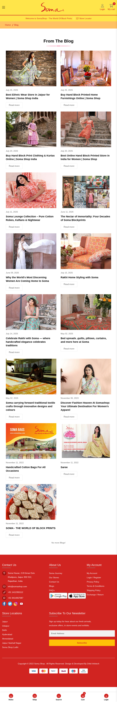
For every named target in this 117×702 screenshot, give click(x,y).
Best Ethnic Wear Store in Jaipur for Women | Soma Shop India (28, 96)
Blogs (51, 586)
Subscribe (82, 643)
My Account (92, 573)
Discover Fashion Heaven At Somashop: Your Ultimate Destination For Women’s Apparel (85, 406)
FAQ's (52, 590)
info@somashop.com (17, 586)
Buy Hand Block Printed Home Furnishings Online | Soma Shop (80, 96)
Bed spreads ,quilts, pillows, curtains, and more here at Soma (84, 340)
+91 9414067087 (15, 598)
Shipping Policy (93, 590)
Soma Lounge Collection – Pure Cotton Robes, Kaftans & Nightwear (30, 218)
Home (8, 25)
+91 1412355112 (15, 592)
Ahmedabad (7, 639)
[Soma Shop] (52, 7)
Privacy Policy (93, 582)
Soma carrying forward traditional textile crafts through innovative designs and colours (30, 406)
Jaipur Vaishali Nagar (11, 643)
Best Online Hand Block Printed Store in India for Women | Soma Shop (85, 157)
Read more (14, 105)
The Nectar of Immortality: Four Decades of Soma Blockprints (85, 218)
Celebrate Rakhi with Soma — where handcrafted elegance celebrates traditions (28, 342)
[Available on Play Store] (58, 596)
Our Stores (54, 577)
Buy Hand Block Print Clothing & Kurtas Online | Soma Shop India (30, 157)
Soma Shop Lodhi (10, 647)
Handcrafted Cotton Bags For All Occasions (26, 469)
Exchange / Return (95, 594)
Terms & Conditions (95, 586)
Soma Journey (55, 573)
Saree (64, 467)
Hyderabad (7, 634)
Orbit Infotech (93, 663)
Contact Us (54, 582)
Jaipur (5, 621)
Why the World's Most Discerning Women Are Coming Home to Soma (27, 279)
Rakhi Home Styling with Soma (79, 277)
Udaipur (5, 626)
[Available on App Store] (77, 596)
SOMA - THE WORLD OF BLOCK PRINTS (31, 528)
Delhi (4, 630)
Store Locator (85, 18)
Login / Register (94, 577)
